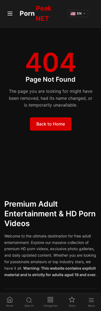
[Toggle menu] (9, 13)
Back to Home (50, 124)
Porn (35, 13)
